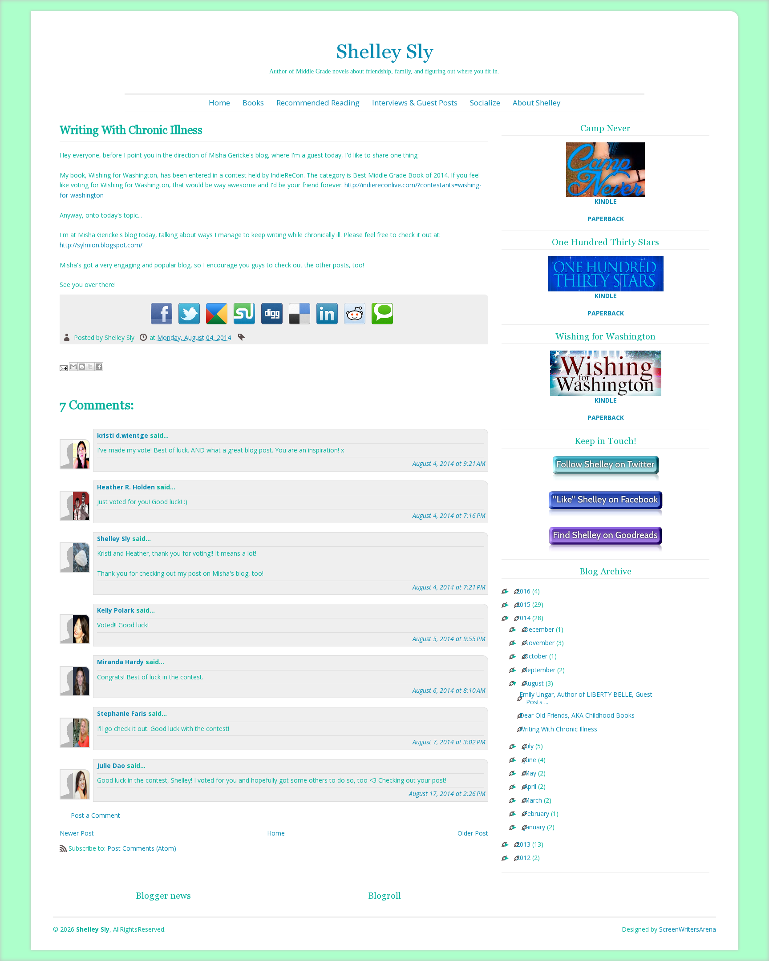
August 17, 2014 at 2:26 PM (447, 793)
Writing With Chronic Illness (558, 729)
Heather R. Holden (126, 487)
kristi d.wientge (122, 435)
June (530, 760)
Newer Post (77, 833)
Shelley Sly (384, 51)
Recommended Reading (318, 102)
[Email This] (73, 366)
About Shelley (536, 102)
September (539, 670)
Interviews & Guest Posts (414, 102)
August (534, 683)
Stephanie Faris (121, 713)
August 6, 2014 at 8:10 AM (449, 690)
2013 (523, 844)
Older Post (472, 833)
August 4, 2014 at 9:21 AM (449, 463)
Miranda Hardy (120, 662)
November (539, 643)
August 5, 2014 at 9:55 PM (449, 638)
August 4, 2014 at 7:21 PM (449, 587)
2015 (523, 605)
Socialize (485, 102)
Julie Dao (111, 765)
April (530, 787)
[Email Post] (64, 367)
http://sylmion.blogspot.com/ (101, 245)
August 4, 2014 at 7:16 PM (449, 515)
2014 (523, 618)
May (530, 773)
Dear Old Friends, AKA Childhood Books (577, 715)
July (529, 746)
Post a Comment (95, 815)
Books (253, 102)
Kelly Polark (115, 610)
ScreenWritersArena (687, 929)
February (536, 814)
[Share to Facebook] (98, 366)
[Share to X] (90, 366)
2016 (523, 591)
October (535, 656)
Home (219, 102)
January (534, 827)
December (539, 630)
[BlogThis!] (81, 366)
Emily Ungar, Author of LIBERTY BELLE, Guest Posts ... (585, 698)
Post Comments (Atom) (141, 848)
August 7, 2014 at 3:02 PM (449, 742)
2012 (523, 858)
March (533, 800)
